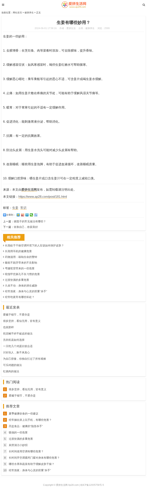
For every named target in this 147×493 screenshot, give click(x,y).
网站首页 (17, 12)
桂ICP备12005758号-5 (92, 485)
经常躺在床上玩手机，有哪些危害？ (30, 419)
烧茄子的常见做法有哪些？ (30, 221)
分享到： (11, 215)
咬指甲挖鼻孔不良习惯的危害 (22, 274)
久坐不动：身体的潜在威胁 (21, 285)
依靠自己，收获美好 (26, 226)
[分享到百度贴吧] (36, 214)
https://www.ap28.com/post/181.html (42, 196)
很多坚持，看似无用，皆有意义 (22, 320)
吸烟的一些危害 (18, 432)
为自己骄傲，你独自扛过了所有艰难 (24, 358)
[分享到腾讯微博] (27, 214)
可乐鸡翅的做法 (12, 365)
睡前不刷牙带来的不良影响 (21, 262)
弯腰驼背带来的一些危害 (19, 268)
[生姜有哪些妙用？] (73, 5)
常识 (23, 207)
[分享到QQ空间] (18, 214)
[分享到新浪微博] (22, 214)
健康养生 (29, 12)
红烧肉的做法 (11, 371)
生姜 (15, 207)
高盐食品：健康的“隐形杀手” (26, 426)
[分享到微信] (31, 214)
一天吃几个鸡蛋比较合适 (18, 346)
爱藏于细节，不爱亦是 (16, 314)
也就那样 (8, 327)
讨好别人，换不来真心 (16, 352)
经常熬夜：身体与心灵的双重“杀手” (26, 291)
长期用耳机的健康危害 (18, 251)
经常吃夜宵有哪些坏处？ (19, 297)
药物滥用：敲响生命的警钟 (21, 256)
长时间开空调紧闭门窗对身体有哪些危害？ (34, 457)
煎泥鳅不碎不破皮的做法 (18, 333)
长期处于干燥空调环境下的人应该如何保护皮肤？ (34, 245)
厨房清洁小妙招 (18, 445)
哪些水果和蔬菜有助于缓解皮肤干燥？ (31, 463)
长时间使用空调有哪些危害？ (26, 451)
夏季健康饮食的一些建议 (23, 413)
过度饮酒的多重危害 (17, 279)
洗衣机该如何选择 (13, 339)
